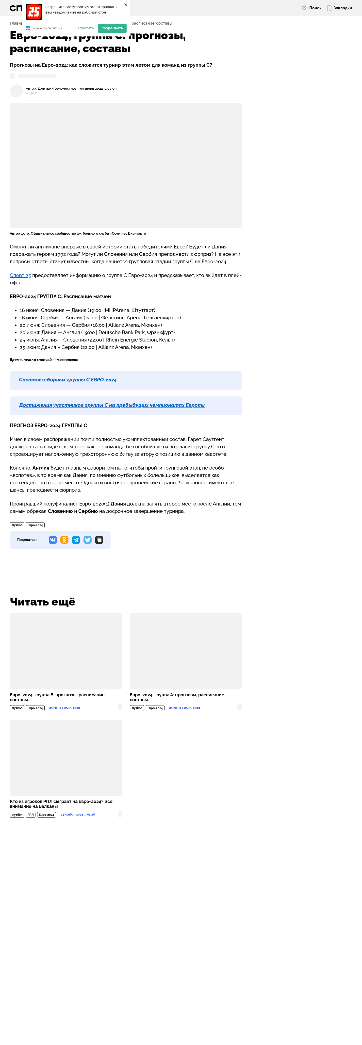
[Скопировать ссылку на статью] (99, 540)
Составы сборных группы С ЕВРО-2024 (68, 380)
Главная (17, 23)
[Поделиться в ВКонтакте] (53, 540)
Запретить (84, 27)
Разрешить (112, 27)
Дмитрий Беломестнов (57, 88)
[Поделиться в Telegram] (76, 540)
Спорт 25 (20, 275)
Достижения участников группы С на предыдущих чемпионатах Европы (112, 405)
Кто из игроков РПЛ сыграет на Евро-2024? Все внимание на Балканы (61, 804)
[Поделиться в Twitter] (87, 540)
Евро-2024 (35, 525)
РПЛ (31, 814)
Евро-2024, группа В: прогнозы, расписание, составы (58, 697)
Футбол (17, 525)
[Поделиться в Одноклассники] (64, 540)
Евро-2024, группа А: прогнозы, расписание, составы (177, 697)
